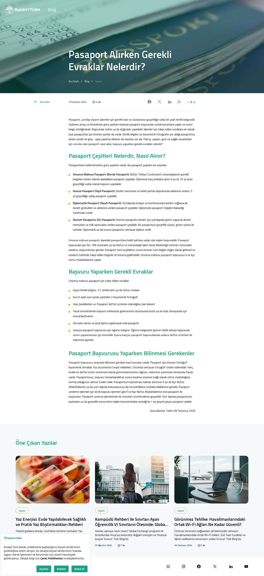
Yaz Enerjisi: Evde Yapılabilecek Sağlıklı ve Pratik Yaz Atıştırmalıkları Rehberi (51, 522)
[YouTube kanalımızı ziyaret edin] (246, 566)
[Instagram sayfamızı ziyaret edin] (183, 566)
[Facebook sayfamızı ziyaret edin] (199, 566)
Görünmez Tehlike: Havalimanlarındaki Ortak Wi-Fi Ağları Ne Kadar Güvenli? (209, 522)
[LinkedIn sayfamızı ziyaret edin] (231, 566)
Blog (52, 9)
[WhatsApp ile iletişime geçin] (168, 566)
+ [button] (194, 102)
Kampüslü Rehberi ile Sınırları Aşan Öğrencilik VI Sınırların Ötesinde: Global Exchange (130, 522)
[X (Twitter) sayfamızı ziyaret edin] (215, 566)
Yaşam (22, 510)
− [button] (188, 102)
